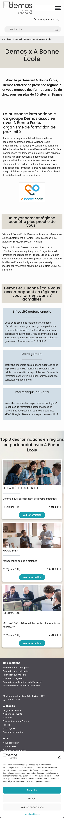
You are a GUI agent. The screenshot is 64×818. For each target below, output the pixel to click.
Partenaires (29, 39)
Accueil (18, 39)
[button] (59, 756)
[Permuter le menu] (58, 8)
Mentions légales (32, 814)
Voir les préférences (32, 807)
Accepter (32, 790)
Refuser (32, 798)
